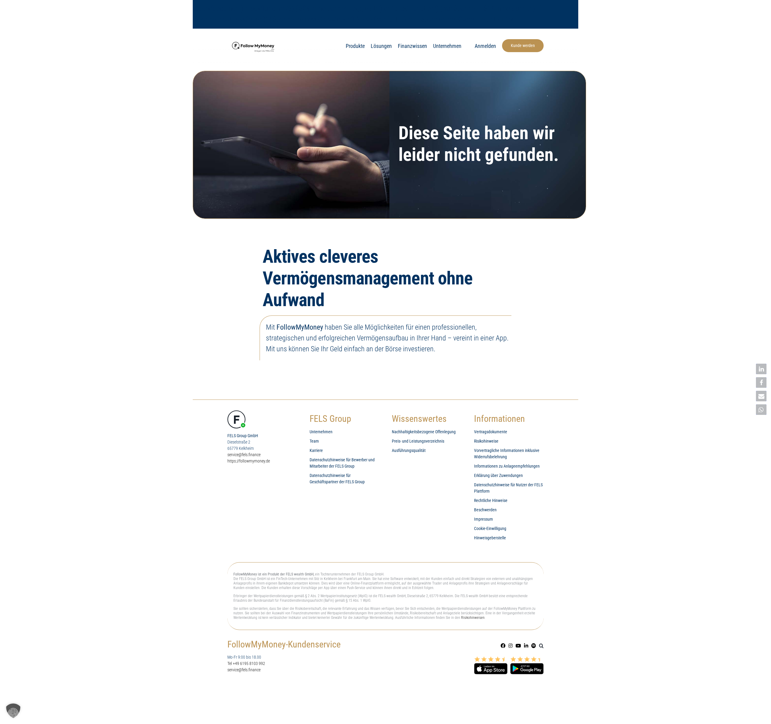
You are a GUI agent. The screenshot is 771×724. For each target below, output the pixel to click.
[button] (541, 645)
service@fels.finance (244, 454)
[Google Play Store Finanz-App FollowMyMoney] (527, 659)
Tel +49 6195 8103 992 (246, 663)
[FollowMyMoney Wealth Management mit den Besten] (253, 42)
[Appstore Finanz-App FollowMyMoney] (490, 659)
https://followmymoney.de (248, 461)
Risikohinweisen (473, 618)
